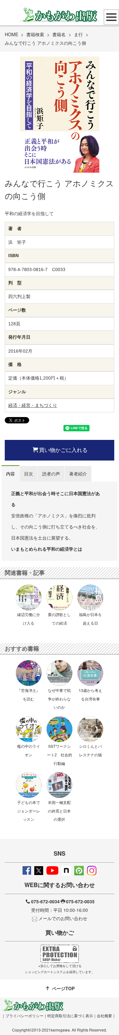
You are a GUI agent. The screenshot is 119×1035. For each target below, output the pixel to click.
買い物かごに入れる (63, 450)
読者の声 (51, 473)
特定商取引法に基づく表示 (70, 1015)
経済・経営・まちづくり (32, 405)
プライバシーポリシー (24, 1015)
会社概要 (104, 1015)
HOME (11, 34)
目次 (28, 473)
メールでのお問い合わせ (62, 918)
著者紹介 (78, 473)
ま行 (78, 34)
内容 (10, 473)
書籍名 (59, 34)
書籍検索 (35, 34)
